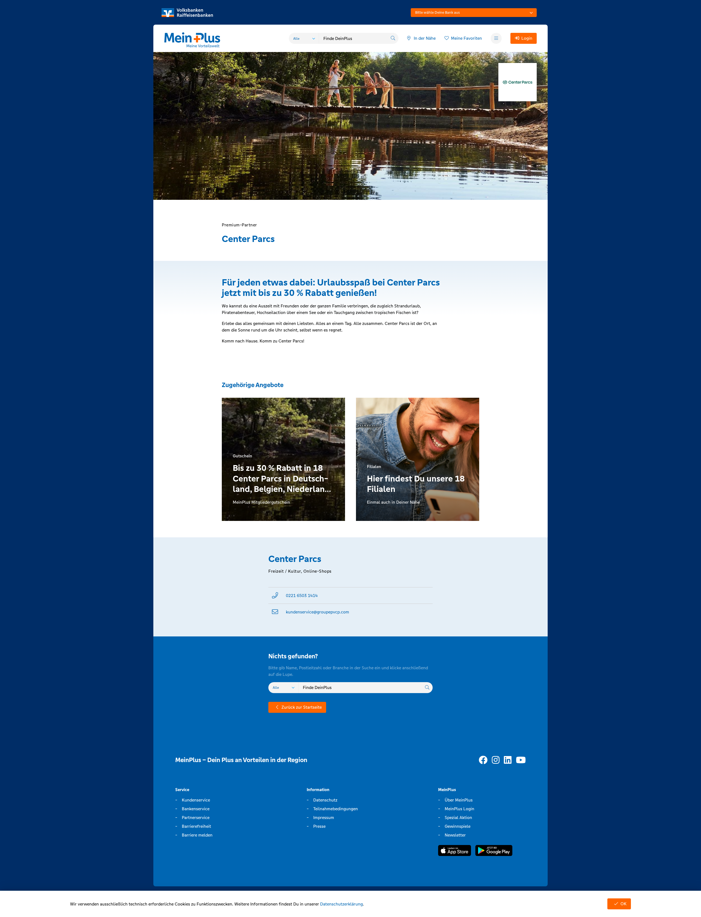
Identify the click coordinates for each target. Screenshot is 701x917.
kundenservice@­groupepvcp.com (317, 612)
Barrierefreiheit (196, 826)
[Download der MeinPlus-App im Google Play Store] (493, 851)
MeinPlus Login (459, 808)
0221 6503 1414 (302, 595)
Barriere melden (197, 835)
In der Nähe (425, 38)
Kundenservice (196, 800)
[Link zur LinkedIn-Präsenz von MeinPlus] (508, 760)
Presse (319, 826)
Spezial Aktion (458, 817)
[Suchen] (392, 38)
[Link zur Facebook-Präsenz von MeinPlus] (483, 760)
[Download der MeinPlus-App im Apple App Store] (454, 851)
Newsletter (455, 835)
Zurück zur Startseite (301, 707)
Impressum (323, 817)
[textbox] (474, 12)
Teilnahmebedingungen (335, 808)
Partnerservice (195, 817)
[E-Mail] (275, 612)
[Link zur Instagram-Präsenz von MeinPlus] (495, 760)
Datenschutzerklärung (341, 904)
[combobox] (474, 12)
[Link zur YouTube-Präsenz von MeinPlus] (521, 760)
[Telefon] (275, 595)
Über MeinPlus (459, 800)
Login (526, 38)
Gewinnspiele (457, 826)
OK (623, 903)
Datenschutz (325, 800)
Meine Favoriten (466, 38)
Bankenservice (195, 808)
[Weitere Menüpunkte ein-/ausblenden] (496, 38)
